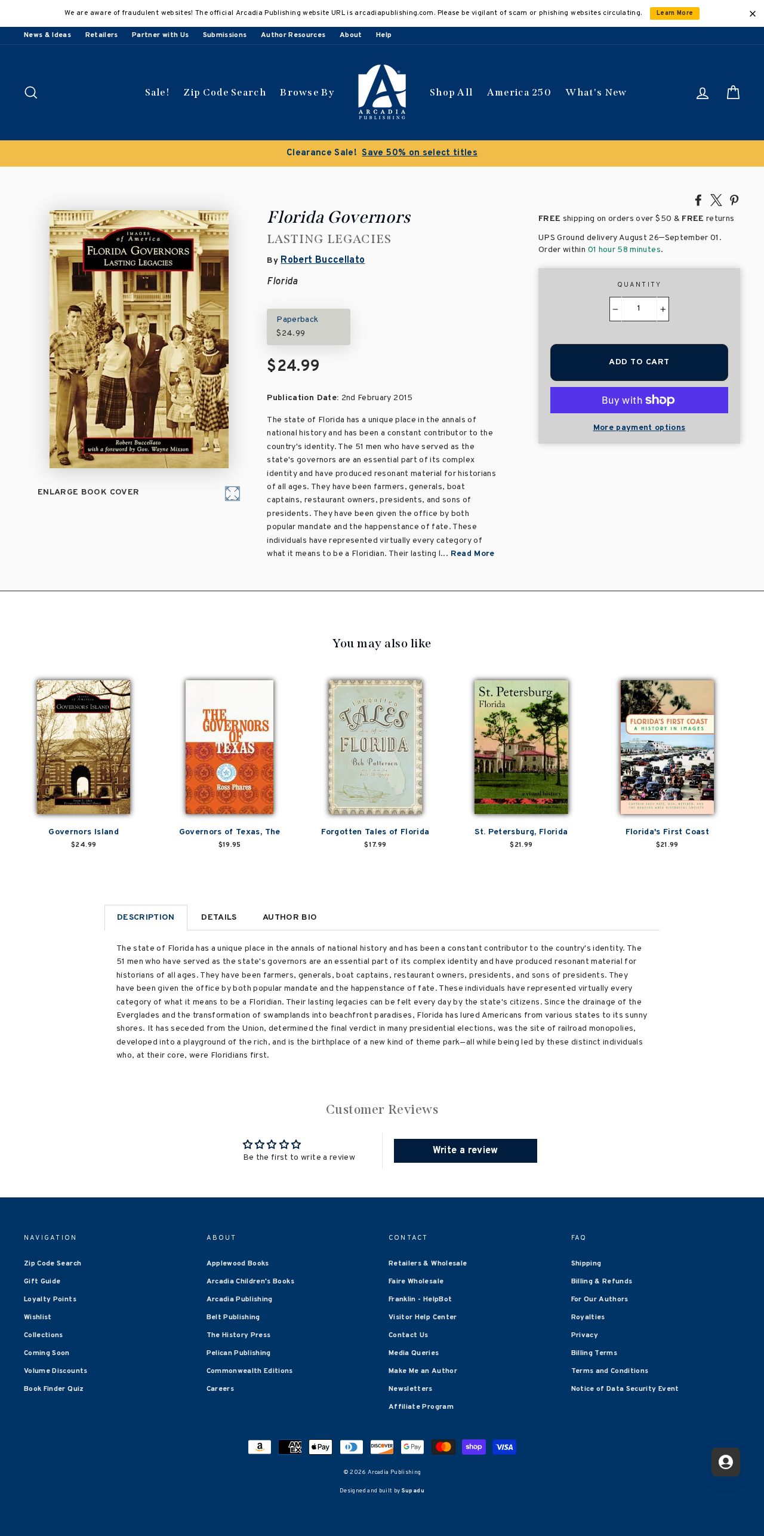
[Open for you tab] (725, 1462)
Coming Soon (47, 1353)
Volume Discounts (56, 1371)
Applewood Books (238, 1263)
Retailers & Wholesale (428, 1263)
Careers (220, 1389)
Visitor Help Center (423, 1317)
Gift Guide (42, 1281)
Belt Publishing (233, 1317)
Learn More (675, 13)
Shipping (586, 1263)
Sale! (157, 92)
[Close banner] (752, 13)
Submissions (225, 35)
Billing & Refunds (602, 1281)
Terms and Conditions (610, 1371)
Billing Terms (594, 1353)
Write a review (465, 1151)
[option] (382, 153)
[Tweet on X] (716, 199)
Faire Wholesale (416, 1281)
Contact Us (409, 1335)
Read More (473, 554)
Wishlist (38, 1317)
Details (218, 918)
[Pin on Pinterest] (734, 199)
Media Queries (414, 1353)
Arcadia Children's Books (250, 1281)
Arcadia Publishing (240, 1299)
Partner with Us (160, 35)
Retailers (101, 35)
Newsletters (411, 1389)
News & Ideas (47, 35)
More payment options (639, 428)
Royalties (588, 1317)
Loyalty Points (50, 1299)
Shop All (451, 92)
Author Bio (290, 918)
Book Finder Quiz (54, 1389)
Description (146, 918)
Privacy (584, 1335)
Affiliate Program (421, 1407)
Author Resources (293, 35)
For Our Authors (600, 1299)
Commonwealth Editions (250, 1371)
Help (384, 35)
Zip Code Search (224, 92)
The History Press (239, 1335)
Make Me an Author (423, 1371)
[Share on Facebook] (698, 199)
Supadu (413, 1491)
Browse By (307, 92)
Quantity (639, 285)
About (351, 35)
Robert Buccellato (323, 260)
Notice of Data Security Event (625, 1389)
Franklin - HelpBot (420, 1299)
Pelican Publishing (239, 1353)
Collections (43, 1335)
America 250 (519, 92)
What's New (596, 92)
